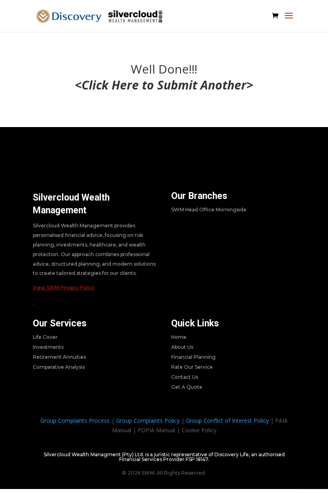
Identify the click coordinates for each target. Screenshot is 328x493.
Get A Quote (186, 387)
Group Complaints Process (75, 420)
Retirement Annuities (59, 357)
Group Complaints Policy (148, 420)
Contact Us (184, 377)
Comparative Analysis (59, 367)
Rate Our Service (192, 367)
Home (178, 337)
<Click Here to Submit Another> (164, 85)
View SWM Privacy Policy (63, 287)
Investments (48, 347)
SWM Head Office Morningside (208, 210)
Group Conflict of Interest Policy (227, 420)
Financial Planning (193, 357)
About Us (182, 347)
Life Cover (45, 337)
